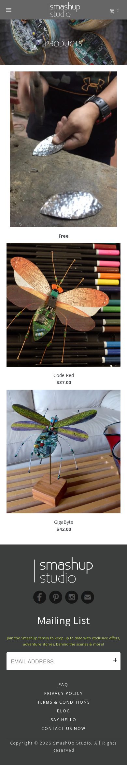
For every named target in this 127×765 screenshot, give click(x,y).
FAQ (63, 684)
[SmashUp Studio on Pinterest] (55, 597)
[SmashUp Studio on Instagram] (71, 597)
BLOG (63, 711)
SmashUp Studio (72, 743)
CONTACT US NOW (63, 728)
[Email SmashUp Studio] (87, 597)
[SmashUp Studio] (63, 7)
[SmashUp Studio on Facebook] (39, 597)
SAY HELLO (64, 719)
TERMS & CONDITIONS (63, 702)
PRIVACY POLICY (63, 693)
